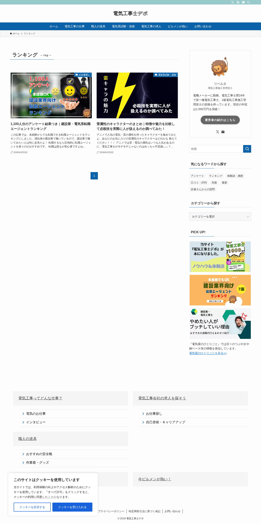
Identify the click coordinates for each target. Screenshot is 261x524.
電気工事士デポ (130, 13)
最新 (224, 182)
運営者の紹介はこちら (220, 120)
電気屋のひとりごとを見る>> (208, 353)
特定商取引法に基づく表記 (144, 511)
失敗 (214, 182)
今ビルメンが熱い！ (154, 479)
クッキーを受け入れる (72, 507)
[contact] (243, 2)
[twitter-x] (232, 2)
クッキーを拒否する (32, 507)
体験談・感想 (235, 175)
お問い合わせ (172, 511)
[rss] (238, 2)
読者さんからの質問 (203, 189)
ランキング (215, 175)
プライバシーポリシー (111, 511)
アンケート (197, 175)
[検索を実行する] (247, 149)
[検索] (248, 2)
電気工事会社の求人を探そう (162, 398)
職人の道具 (27, 439)
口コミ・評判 (199, 182)
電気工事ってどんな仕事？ (40, 398)
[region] (53, 494)
